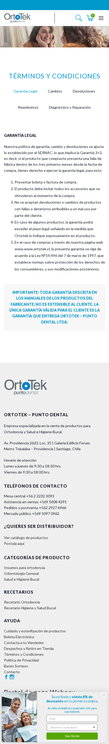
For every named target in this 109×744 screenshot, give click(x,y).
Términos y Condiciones (24, 654)
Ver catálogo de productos (26, 537)
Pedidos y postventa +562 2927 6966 (35, 507)
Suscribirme (72, 736)
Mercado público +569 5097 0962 (31, 513)
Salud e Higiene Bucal (21, 579)
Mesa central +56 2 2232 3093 (29, 496)
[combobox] (71, 727)
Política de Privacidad (21, 660)
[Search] (79, 18)
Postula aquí (14, 543)
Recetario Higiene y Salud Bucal (30, 608)
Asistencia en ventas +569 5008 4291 (35, 502)
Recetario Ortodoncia (22, 602)
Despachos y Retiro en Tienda (29, 648)
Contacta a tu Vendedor (24, 642)
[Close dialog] (104, 695)
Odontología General (21, 573)
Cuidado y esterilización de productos (35, 631)
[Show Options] (94, 727)
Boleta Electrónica (19, 636)
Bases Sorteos (16, 666)
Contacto (12, 671)
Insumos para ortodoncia (24, 567)
